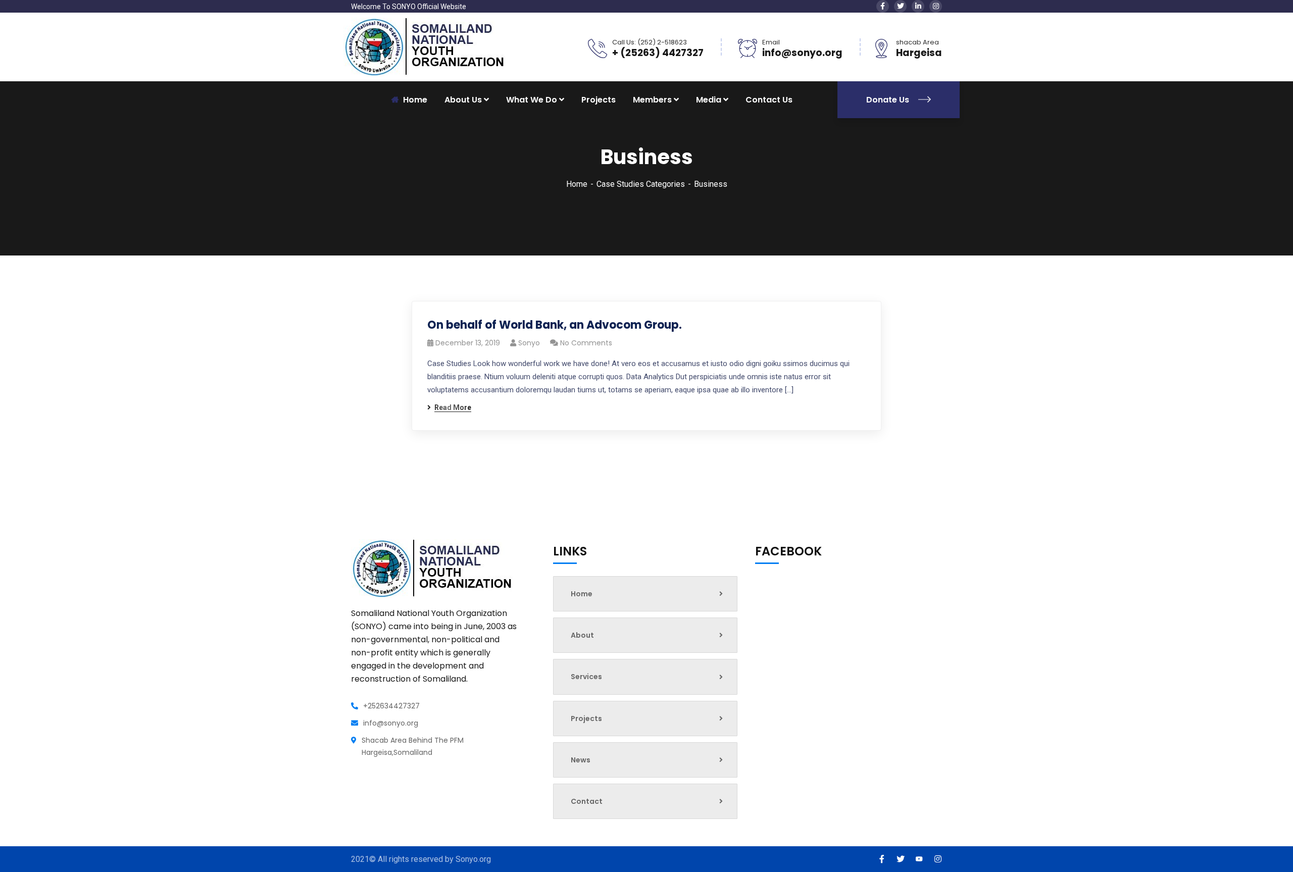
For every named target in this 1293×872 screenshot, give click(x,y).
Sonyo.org (473, 859)
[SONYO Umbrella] (424, 46)
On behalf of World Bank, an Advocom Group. (554, 325)
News (580, 760)
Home (576, 184)
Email (771, 42)
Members (652, 100)
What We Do (531, 100)
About (582, 635)
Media (708, 100)
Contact (587, 801)
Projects (598, 100)
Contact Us (768, 100)
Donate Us (888, 100)
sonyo (529, 343)
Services (586, 677)
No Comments (586, 343)
